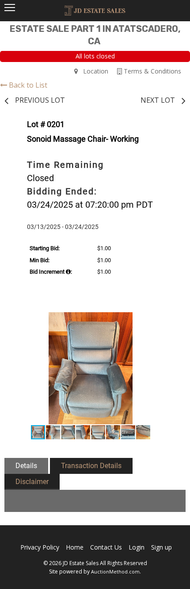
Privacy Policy (39, 547)
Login (136, 547)
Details (26, 465)
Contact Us (106, 547)
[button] (167, 320)
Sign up (161, 547)
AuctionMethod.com (115, 571)
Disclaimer (32, 481)
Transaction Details (91, 465)
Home (75, 547)
